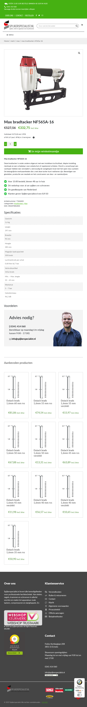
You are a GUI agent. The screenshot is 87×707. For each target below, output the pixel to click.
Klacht (51, 603)
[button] (79, 53)
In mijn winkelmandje (45, 151)
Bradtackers (18, 203)
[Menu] (83, 679)
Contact (19, 15)
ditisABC (45, 702)
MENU (11, 35)
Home (6, 41)
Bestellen (29, 15)
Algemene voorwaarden (58, 606)
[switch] (79, 695)
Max (18, 41)
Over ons (9, 15)
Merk (13, 41)
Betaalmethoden (55, 617)
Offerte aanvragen (56, 613)
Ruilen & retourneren (57, 595)
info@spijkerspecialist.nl (24, 339)
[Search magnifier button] (76, 25)
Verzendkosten (54, 592)
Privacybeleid (54, 610)
